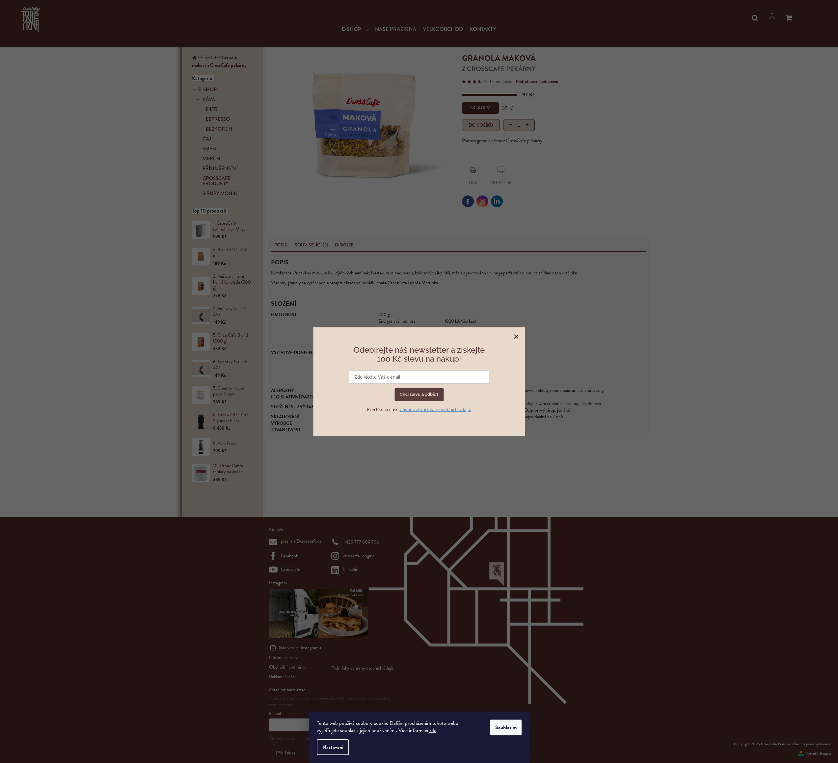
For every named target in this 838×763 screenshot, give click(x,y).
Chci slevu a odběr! (419, 394)
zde (432, 730)
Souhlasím (506, 727)
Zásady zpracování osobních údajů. (435, 409)
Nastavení (332, 747)
